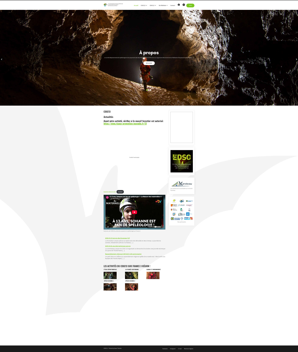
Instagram (173, 349)
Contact (172, 5)
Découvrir (149, 63)
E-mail (180, 349)
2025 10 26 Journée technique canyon (118, 246)
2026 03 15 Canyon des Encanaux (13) (117, 238)
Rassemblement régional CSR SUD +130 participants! (123, 254)
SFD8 (190, 5)
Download (120, 191)
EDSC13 (152, 5)
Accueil (136, 5)
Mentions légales (188, 349)
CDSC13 (143, 5)
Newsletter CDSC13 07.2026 (110, 191)
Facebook (164, 349)
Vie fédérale (162, 5)
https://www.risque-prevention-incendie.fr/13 (125, 123)
